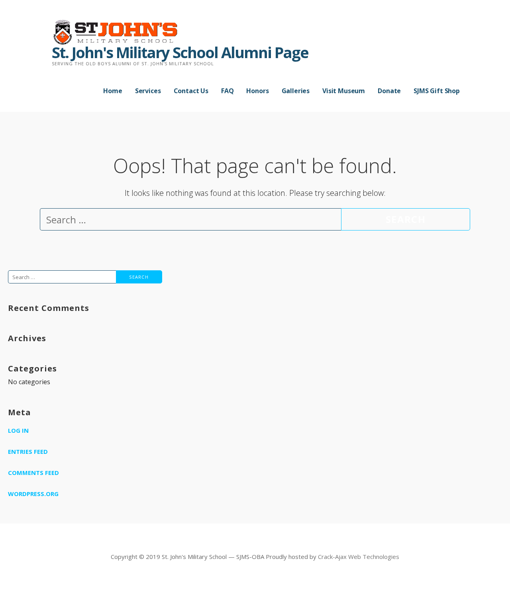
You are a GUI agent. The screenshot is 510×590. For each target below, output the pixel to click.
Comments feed (33, 473)
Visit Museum (343, 90)
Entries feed (28, 451)
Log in (18, 430)
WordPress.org (33, 494)
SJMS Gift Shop (437, 90)
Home (112, 90)
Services (148, 90)
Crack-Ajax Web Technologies (358, 557)
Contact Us (191, 90)
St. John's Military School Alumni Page (180, 52)
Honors (257, 90)
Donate (389, 90)
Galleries (296, 90)
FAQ (227, 90)
